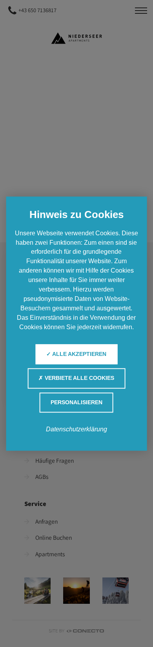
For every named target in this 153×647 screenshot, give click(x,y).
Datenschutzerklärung (76, 429)
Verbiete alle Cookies (78, 378)
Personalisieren (76, 402)
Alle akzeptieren (78, 354)
